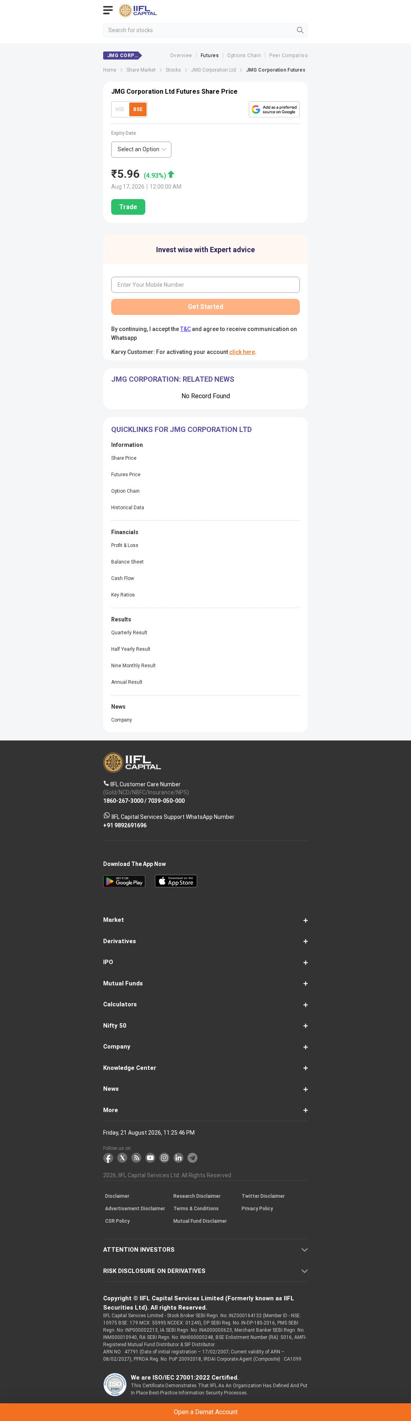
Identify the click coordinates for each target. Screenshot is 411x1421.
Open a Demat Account (205, 725)
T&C (149, 745)
